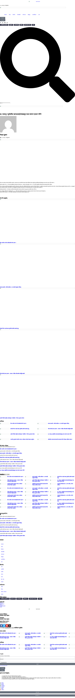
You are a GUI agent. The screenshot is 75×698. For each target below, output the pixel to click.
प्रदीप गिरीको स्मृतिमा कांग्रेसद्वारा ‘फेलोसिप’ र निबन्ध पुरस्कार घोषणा (12, 418)
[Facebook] (1, 625)
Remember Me (3, 662)
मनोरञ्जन (24, 14)
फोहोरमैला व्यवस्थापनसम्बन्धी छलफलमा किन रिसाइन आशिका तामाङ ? (60, 439)
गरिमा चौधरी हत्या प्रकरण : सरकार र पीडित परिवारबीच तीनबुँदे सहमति (12, 373)
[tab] (1, 474)
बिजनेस (14, 14)
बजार (2, 576)
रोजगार (2, 581)
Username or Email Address (5, 655)
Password (1, 659)
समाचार (5, 14)
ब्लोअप (2, 594)
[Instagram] (9, 625)
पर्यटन (2, 574)
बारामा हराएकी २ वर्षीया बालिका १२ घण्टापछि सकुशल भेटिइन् (10, 287)
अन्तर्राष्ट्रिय (34, 14)
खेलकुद (29, 14)
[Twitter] (4, 625)
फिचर (2, 589)
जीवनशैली (18, 14)
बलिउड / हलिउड (3, 591)
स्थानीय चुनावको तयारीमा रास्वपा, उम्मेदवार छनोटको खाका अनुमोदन (22, 439)
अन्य (39, 14)
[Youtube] (6, 625)
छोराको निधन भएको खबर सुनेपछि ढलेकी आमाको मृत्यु (9, 328)
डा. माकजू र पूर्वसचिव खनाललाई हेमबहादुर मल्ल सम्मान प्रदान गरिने (59, 434)
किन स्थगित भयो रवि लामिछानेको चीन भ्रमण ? (8, 242)
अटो (1, 566)
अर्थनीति (2, 569)
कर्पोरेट (2, 571)
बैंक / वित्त (2, 579)
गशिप (2, 586)
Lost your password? (3, 665)
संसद (10, 14)
